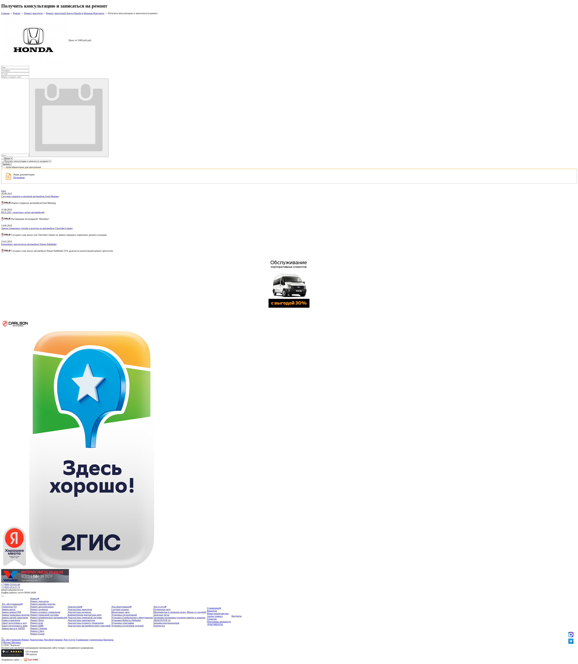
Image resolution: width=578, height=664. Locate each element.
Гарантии (212, 619)
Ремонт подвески (39, 609)
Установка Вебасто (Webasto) (126, 620)
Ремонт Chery (37, 631)
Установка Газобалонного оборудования (132, 617)
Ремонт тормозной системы (44, 615)
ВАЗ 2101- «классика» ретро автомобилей (22, 212)
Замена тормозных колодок (16, 615)
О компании (214, 608)
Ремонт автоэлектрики (42, 606)
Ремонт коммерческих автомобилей (48, 617)
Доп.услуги (159, 606)
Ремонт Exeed (37, 634)
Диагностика (75, 606)
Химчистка (159, 625)
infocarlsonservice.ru (12, 590)
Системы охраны (120, 609)
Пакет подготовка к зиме (14, 625)
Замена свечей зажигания (15, 617)
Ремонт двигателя (33, 13)
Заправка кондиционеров (166, 623)
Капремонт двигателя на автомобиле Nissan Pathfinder (29, 244)
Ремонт (16, 13)
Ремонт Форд (37, 620)
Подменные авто (162, 609)
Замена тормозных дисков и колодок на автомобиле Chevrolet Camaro (37, 228)
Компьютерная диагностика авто (84, 615)
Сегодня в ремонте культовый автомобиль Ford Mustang (30, 196)
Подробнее (19, 177)
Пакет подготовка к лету (14, 623)
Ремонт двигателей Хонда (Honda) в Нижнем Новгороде (75, 13)
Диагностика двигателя (80, 609)
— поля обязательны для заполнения (21, 167)
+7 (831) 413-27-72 (10, 587)
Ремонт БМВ (37, 625)
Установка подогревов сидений (127, 625)
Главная (5, 13)
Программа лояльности (219, 621)
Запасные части (161, 615)
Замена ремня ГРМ (11, 612)
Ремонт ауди (36, 623)
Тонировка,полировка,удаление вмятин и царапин (179, 617)
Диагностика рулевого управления (85, 623)
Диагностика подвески (79, 612)
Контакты (237, 616)
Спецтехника (96, 639)
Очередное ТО (9, 606)
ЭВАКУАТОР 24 (161, 620)
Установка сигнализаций (124, 615)
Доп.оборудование (121, 606)
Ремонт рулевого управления (45, 612)
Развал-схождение (11, 620)
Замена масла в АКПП (13, 628)
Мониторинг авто (120, 612)
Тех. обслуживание (12, 604)
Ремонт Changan (38, 628)
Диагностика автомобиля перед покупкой (89, 625)
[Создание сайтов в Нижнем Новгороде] (30, 661)
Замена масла (8, 609)
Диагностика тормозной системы (85, 617)
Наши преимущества (217, 613)
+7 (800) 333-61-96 (10, 584)
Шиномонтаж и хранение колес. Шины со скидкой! (179, 612)
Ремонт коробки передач (42, 604)
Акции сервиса (215, 616)
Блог (3, 191)
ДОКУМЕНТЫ (215, 624)
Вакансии (212, 611)
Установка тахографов (122, 623)
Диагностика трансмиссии (81, 620)
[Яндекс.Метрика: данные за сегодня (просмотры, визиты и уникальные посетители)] (11, 642)
